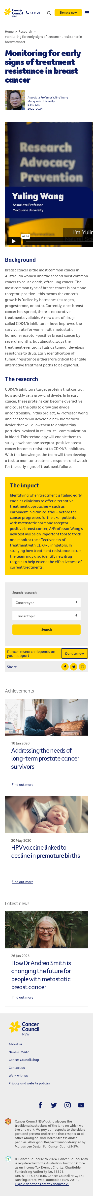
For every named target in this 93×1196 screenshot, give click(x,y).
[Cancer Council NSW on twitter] (54, 1105)
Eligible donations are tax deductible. (42, 1184)
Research (25, 31)
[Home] (13, 12)
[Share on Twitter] (73, 666)
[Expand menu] (87, 12)
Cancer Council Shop (24, 1059)
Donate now (68, 12)
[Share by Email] (82, 666)
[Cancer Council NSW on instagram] (67, 1105)
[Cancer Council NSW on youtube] (81, 1105)
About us (15, 1044)
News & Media (19, 1052)
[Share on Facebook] (65, 666)
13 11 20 (35, 12)
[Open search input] (49, 13)
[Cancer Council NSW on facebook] (40, 1105)
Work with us (18, 1075)
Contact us (17, 1067)
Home (9, 31)
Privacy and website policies (29, 1083)
